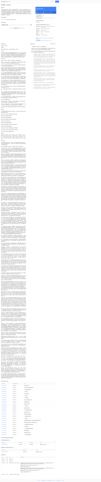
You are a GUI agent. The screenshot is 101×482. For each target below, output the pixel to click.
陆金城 (42, 16)
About (39, 480)
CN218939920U (4, 401)
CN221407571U (4, 416)
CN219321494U (4, 418)
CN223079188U (4, 432)
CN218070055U (4, 426)
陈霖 (39, 16)
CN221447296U (4, 393)
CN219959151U (4, 414)
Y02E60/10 (4, 19)
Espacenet (42, 40)
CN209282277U (4, 387)
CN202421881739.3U (5, 444)
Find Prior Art (46, 12)
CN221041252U (4, 434)
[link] (9, 19)
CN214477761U (4, 389)
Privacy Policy (59, 480)
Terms (54, 480)
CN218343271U (4, 422)
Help (62, 480)
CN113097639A (4, 395)
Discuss (50, 40)
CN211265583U (4, 428)
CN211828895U (4, 399)
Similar (51, 12)
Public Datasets (49, 480)
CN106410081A (4, 391)
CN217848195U (4, 403)
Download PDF (39, 12)
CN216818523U (4, 420)
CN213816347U (4, 397)
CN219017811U (4, 385)
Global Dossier (46, 40)
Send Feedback (43, 480)
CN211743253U (4, 430)
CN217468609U (4, 424)
